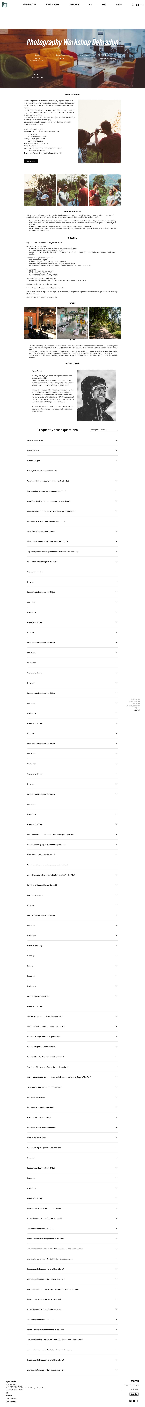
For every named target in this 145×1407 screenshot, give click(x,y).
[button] (133, 5)
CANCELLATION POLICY (11, 1401)
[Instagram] (130, 1401)
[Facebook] (137, 1401)
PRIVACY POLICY (9, 1395)
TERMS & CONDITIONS (11, 1398)
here (65, 407)
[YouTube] (133, 1401)
